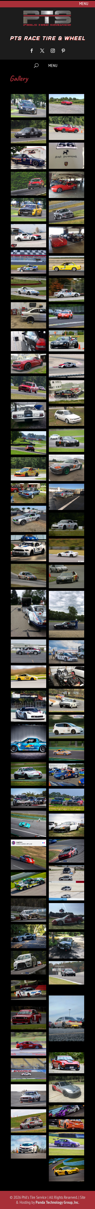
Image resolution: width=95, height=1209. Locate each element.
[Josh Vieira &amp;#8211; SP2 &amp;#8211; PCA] (66, 800)
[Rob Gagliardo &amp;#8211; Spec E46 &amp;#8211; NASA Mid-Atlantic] (28, 315)
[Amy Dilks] (66, 1111)
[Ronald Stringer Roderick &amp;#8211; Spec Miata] (66, 316)
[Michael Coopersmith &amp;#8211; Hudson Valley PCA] (66, 240)
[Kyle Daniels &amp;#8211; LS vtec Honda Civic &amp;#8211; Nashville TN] (66, 825)
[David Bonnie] (66, 676)
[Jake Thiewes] (66, 1143)
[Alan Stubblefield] (66, 1089)
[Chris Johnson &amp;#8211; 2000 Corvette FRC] (66, 550)
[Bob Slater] (28, 493)
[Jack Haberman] (66, 1124)
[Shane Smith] (28, 1043)
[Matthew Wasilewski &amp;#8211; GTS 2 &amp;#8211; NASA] (28, 910)
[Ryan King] (66, 1018)
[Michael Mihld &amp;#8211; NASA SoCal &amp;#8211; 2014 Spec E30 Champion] (66, 266)
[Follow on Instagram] (53, 50)
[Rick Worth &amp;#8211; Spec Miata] (66, 972)
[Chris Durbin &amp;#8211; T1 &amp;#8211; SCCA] (28, 548)
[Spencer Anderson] (28, 1121)
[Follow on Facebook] (31, 50)
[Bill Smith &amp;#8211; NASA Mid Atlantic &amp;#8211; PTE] (28, 131)
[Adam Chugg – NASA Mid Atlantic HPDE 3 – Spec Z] (28, 105)
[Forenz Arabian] (28, 1095)
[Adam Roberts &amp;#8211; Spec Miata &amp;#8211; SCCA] (66, 468)
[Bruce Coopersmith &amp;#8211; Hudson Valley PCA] (66, 184)
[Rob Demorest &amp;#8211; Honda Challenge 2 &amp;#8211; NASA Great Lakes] (28, 990)
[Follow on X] (42, 50)
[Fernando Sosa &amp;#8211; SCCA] (66, 726)
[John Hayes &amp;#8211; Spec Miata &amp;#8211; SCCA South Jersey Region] (66, 774)
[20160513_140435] (28, 415)
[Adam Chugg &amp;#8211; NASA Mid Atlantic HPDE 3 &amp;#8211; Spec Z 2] (66, 440)
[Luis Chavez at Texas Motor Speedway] (66, 882)
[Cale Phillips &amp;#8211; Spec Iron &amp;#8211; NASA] (28, 519)
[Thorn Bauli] (28, 1070)
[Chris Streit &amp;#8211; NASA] (28, 613)
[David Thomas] (28, 706)
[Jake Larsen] (66, 751)
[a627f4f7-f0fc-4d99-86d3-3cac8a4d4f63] (66, 392)
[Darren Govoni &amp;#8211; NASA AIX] (28, 209)
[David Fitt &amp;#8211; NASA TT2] (66, 212)
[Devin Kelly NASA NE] (28, 363)
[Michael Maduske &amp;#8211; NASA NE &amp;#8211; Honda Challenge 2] (28, 261)
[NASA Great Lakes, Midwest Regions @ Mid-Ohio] (28, 288)
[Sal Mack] (28, 1017)
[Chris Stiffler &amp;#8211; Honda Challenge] (66, 576)
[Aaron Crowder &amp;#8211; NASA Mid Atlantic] (66, 416)
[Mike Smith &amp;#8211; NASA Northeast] (28, 962)
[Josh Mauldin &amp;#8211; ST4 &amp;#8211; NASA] (28, 798)
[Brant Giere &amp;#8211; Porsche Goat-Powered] (66, 156)
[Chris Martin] (28, 575)
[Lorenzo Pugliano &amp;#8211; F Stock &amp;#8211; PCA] (28, 854)
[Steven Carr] (66, 1062)
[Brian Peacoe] (66, 497)
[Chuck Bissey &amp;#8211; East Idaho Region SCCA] (28, 651)
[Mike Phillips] (66, 1169)
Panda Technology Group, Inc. (57, 1202)
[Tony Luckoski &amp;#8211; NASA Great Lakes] (28, 341)
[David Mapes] (66, 700)
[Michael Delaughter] (28, 936)
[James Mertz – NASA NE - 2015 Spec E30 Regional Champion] (28, 387)
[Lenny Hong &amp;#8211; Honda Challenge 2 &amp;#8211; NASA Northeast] (66, 851)
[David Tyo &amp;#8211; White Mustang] (28, 235)
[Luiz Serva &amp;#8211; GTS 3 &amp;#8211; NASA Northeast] (28, 884)
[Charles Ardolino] (66, 524)
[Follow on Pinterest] (63, 50)
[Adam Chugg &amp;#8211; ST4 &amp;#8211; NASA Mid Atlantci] (28, 443)
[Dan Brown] (28, 676)
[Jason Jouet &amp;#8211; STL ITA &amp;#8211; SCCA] (28, 773)
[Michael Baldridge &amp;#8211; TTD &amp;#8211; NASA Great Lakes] (66, 916)
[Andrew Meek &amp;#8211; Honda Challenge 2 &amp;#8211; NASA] (28, 469)
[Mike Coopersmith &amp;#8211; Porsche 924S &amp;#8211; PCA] (66, 945)
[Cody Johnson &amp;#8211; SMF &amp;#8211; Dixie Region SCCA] (66, 652)
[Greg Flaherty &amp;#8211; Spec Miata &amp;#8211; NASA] (28, 741)
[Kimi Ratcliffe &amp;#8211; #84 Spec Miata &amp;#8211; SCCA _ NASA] (28, 824)
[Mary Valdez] (28, 1147)
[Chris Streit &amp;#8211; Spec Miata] (66, 614)
